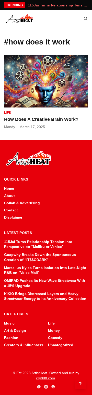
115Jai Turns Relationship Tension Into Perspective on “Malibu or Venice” (58, 5)
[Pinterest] (53, 387)
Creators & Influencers (23, 345)
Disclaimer (13, 217)
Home (9, 188)
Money (54, 330)
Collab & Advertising (22, 203)
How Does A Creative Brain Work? (41, 119)
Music (9, 323)
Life (7, 112)
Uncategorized (60, 345)
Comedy (55, 338)
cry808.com (45, 378)
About (9, 196)
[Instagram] (46, 387)
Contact (11, 210)
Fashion (11, 338)
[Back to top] (80, 383)
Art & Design (15, 330)
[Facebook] (39, 387)
